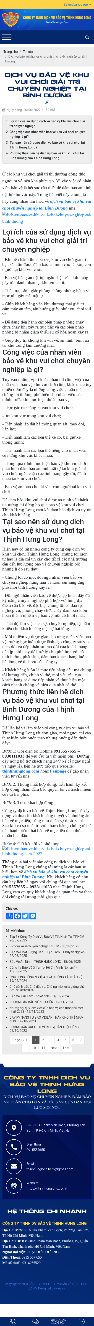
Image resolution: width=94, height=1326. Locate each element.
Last (66, 1048)
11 (43, 1048)
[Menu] (6, 37)
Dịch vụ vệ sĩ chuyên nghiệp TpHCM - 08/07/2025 (44, 946)
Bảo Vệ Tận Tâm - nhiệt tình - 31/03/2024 (39, 996)
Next (54, 1048)
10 (34, 1048)
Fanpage (58, 771)
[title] (12, 1321)
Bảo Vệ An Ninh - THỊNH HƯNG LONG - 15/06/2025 (45, 961)
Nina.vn (60, 1288)
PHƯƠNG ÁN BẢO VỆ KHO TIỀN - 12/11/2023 (41, 1002)
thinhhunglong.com (20, 771)
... (25, 1048)
